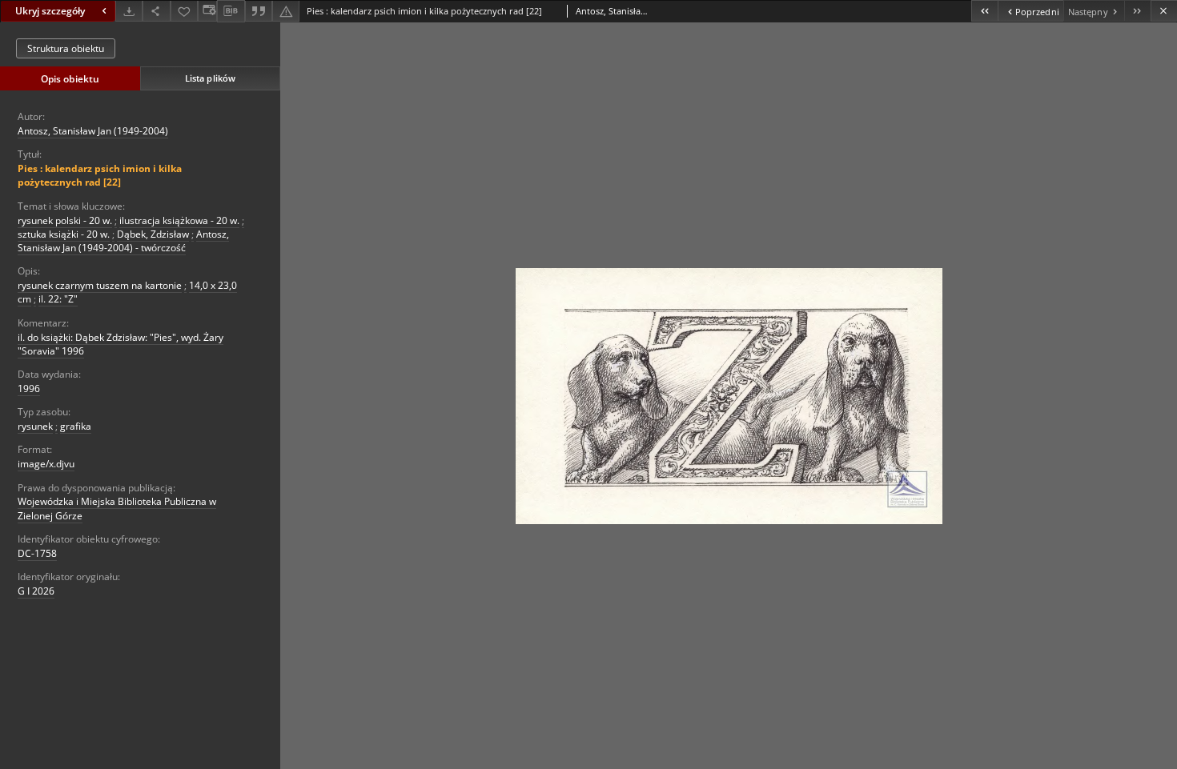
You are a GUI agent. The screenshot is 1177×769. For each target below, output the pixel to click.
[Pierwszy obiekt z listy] (984, 11)
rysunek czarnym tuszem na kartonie (100, 285)
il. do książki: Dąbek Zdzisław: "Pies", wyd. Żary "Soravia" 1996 (120, 344)
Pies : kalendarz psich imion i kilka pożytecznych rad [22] (100, 175)
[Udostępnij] (156, 11)
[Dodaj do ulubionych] (184, 11)
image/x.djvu (46, 464)
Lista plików (210, 78)
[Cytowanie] (258, 11)
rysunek (35, 426)
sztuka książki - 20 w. (64, 234)
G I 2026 (36, 591)
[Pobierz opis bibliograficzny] (230, 11)
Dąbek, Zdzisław (153, 234)
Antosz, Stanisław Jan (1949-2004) (93, 131)
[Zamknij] (1164, 11)
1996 (29, 388)
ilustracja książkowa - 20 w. (179, 220)
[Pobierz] (129, 11)
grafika (75, 426)
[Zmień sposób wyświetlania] (207, 11)
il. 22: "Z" (58, 299)
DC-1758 (37, 553)
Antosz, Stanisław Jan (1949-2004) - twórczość (123, 240)
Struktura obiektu (65, 48)
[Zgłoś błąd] (285, 11)
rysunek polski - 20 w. (65, 220)
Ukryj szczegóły (50, 11)
